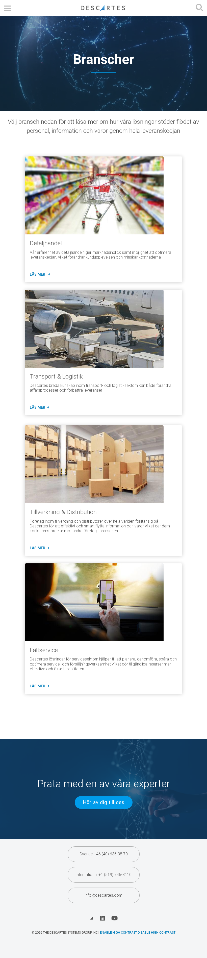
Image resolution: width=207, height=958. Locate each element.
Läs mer (39, 408)
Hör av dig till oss (103, 802)
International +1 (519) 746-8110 (103, 874)
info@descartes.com (103, 895)
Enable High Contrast (118, 932)
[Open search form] (199, 8)
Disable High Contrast (156, 932)
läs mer (39, 275)
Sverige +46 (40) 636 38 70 (104, 854)
